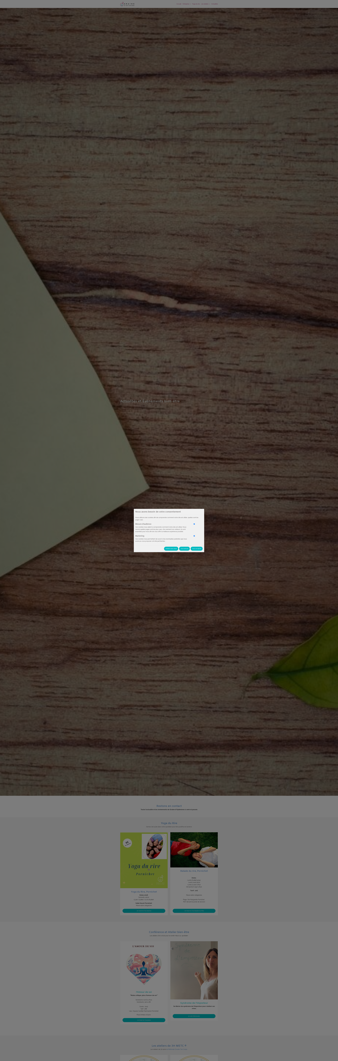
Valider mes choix (171, 548)
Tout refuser (184, 548)
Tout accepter (196, 548)
